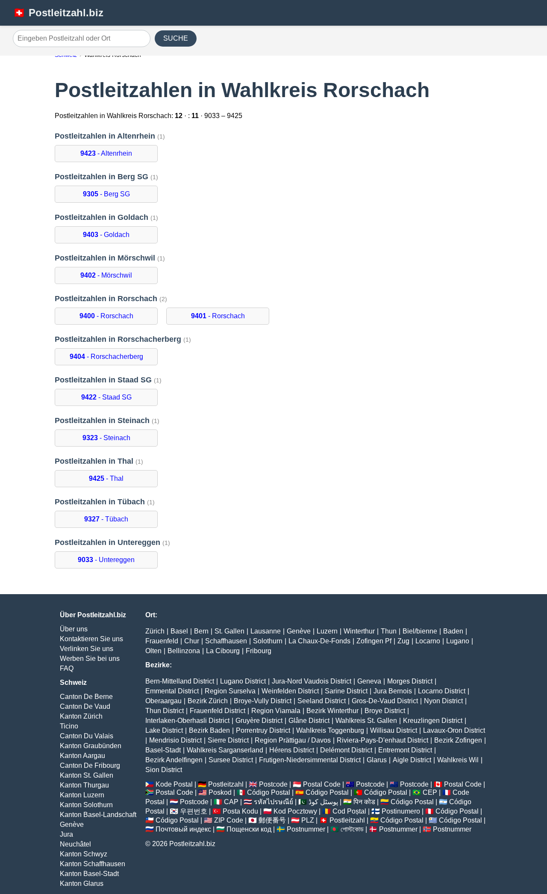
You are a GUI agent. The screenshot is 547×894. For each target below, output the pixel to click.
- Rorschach (106, 316)
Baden (453, 631)
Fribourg (258, 650)
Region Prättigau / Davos (293, 740)
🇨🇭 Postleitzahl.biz (58, 12)
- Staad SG (106, 397)
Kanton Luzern (82, 795)
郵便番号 (272, 820)
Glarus (377, 760)
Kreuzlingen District (432, 720)
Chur (191, 641)
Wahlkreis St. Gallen (366, 720)
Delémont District (346, 750)
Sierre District (228, 740)
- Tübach (106, 519)
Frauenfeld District (217, 710)
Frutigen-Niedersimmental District (310, 760)
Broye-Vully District (262, 701)
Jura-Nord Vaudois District (311, 681)
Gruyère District (258, 720)
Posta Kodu (240, 811)
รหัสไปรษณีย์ (273, 801)
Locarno (427, 641)
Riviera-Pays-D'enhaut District (382, 740)
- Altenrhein (106, 153)
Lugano (457, 641)
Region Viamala (275, 710)
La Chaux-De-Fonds (319, 641)
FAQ (67, 668)
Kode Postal (174, 784)
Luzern (327, 631)
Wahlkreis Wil (458, 760)
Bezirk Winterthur (332, 710)
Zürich (155, 631)
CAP (231, 801)
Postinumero (401, 811)
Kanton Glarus (81, 883)
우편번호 (193, 811)
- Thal (106, 478)
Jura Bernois (392, 691)
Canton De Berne (86, 696)
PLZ (307, 820)
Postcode (273, 784)
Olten (153, 650)
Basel (179, 631)
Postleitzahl (226, 784)
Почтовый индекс (183, 829)
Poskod (220, 792)
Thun (389, 631)
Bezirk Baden (209, 730)
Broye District (385, 710)
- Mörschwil (106, 275)
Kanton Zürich (81, 716)
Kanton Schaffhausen (92, 863)
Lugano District (243, 681)
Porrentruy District (263, 730)
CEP (430, 792)
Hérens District (291, 750)
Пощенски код (248, 829)
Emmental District (172, 691)
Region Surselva (230, 691)
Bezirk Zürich (208, 701)
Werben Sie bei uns (90, 658)
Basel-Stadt (163, 750)
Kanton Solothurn (86, 804)
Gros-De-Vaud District (385, 701)
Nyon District (443, 701)
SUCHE (175, 38)
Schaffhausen (226, 641)
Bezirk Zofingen (458, 740)
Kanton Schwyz (83, 854)
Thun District (164, 710)
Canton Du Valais (86, 736)
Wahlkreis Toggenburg (330, 730)
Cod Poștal (349, 811)
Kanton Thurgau (84, 785)
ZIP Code (228, 820)
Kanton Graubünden (90, 745)
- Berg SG (106, 194)
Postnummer (306, 829)
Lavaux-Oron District (454, 730)
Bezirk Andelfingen (174, 760)
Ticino (69, 726)
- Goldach (106, 234)
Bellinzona (184, 650)
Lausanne (265, 631)
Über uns (74, 629)
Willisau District (393, 730)
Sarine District (346, 691)
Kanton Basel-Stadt (89, 873)
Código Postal (268, 792)
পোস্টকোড (352, 829)
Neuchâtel (75, 844)
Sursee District (231, 760)
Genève (72, 824)
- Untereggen (106, 559)
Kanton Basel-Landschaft (98, 814)
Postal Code (322, 784)
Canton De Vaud (85, 706)
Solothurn (267, 641)
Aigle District (412, 760)
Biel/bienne (420, 631)
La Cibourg (223, 650)
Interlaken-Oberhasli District (187, 720)
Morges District (409, 681)
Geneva (369, 681)
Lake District (164, 730)
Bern (201, 631)
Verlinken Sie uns (86, 648)
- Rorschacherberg (106, 356)
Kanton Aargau (82, 755)
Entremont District (405, 750)
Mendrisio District (175, 740)
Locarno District (441, 691)
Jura (66, 834)
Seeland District (321, 701)
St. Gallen (229, 631)
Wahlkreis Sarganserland (225, 750)
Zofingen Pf (373, 641)
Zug (403, 641)
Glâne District (308, 720)
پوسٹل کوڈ (323, 801)
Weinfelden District (290, 691)
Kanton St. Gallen (86, 775)
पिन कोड (364, 801)
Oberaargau (163, 701)
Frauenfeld (161, 641)
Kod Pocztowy (295, 811)
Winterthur (359, 631)
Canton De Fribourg (90, 765)
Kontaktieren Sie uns (91, 638)
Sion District (163, 769)
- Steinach (106, 437)
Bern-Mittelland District (179, 681)
